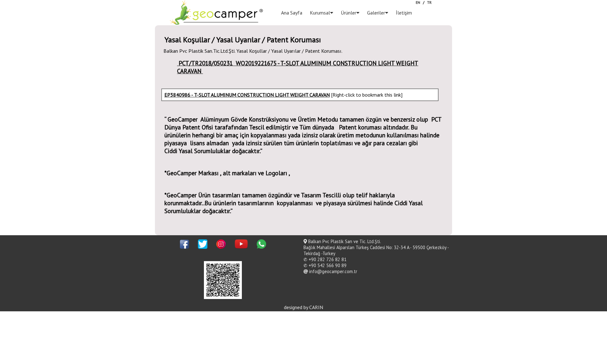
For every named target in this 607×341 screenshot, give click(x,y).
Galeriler (376, 12)
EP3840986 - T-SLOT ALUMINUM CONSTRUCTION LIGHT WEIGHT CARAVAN (247, 95)
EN (418, 2)
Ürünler (348, 12)
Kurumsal (320, 12)
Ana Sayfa (291, 12)
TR (429, 2)
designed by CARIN (303, 307)
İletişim (404, 12)
